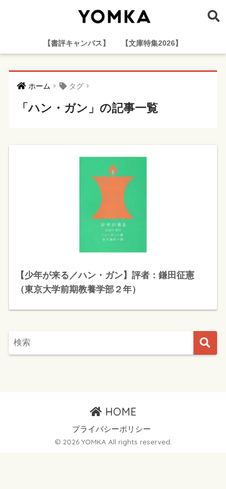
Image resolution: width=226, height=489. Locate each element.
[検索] (205, 343)
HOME (119, 411)
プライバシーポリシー (111, 429)
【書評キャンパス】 (77, 43)
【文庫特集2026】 (151, 43)
